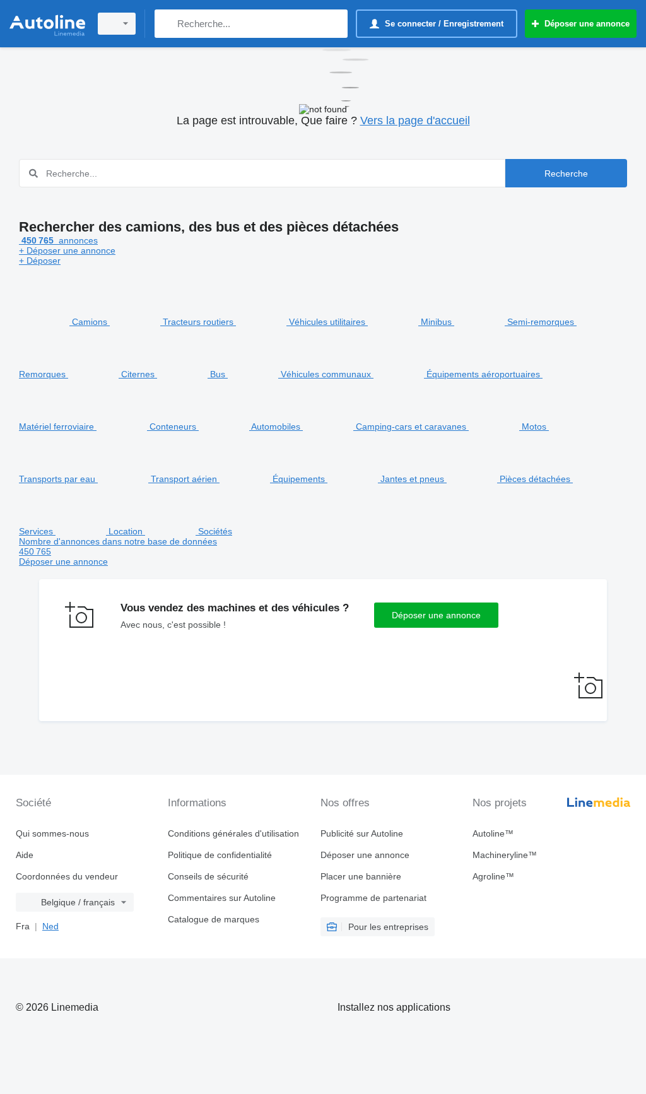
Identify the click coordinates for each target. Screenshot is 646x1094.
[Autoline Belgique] (47, 23)
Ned (50, 926)
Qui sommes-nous (52, 833)
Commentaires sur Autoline (222, 898)
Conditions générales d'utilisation (233, 833)
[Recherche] (167, 24)
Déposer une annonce (436, 615)
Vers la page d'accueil (415, 120)
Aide (24, 855)
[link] (323, 551)
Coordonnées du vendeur (67, 876)
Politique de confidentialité (220, 855)
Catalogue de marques (213, 919)
